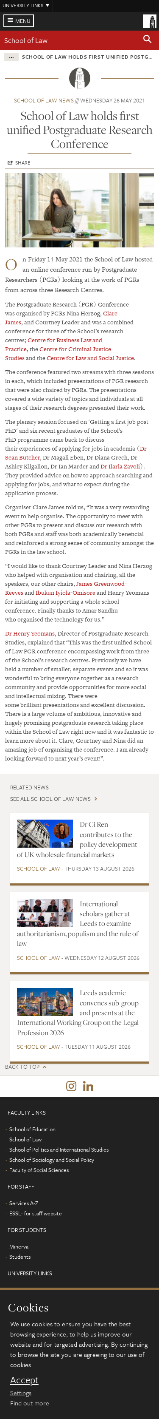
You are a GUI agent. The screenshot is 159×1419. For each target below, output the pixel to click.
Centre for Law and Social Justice (90, 358)
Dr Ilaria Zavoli (120, 466)
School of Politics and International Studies (59, 1149)
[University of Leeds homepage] (149, 20)
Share (23, 162)
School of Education (32, 1129)
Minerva (18, 1246)
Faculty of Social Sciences (39, 1170)
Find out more (29, 1403)
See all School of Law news (50, 799)
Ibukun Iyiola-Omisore (65, 592)
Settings (20, 1392)
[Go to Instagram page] (71, 1086)
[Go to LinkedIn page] (88, 1086)
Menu (23, 21)
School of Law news (44, 100)
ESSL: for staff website (35, 1213)
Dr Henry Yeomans (30, 633)
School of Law (25, 40)
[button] (147, 40)
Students (20, 1256)
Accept (24, 1380)
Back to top (22, 1067)
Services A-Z (23, 1203)
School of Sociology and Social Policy (51, 1159)
